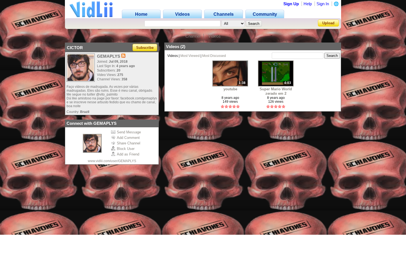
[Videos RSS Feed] (123, 56)
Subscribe (145, 48)
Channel (192, 36)
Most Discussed (214, 56)
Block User (126, 149)
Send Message (129, 132)
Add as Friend (128, 154)
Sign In (323, 3)
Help (308, 3)
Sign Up (291, 3)
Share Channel (128, 143)
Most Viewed (190, 56)
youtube (230, 89)
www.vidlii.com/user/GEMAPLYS (112, 161)
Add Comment (128, 138)
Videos (214, 36)
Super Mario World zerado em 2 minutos (276, 91)
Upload (328, 23)
